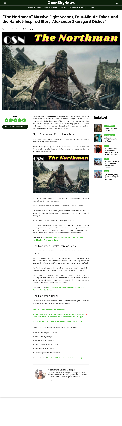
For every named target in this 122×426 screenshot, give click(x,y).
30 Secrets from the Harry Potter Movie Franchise (110, 139)
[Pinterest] (15, 120)
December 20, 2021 (74, 321)
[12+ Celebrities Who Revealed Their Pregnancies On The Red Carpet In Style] (98, 149)
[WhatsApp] (20, 120)
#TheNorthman (70, 314)
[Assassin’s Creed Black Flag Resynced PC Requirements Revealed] (98, 162)
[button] (107, 3)
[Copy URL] (24, 120)
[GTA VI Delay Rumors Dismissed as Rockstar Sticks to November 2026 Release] (98, 174)
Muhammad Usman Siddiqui (12, 29)
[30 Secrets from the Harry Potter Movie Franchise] (98, 138)
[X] (11, 120)
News (106, 146)
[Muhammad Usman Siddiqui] (40, 375)
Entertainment (109, 125)
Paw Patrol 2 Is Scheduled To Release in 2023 (64, 358)
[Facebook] (6, 120)
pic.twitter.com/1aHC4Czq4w (70, 317)
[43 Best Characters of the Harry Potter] (98, 128)
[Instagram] (48, 380)
